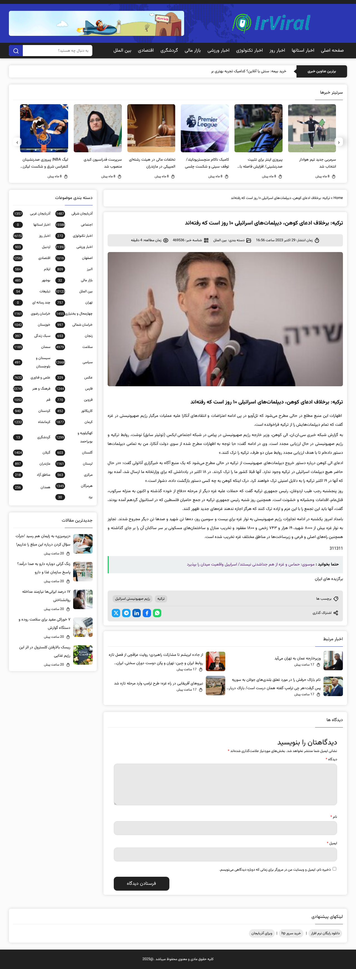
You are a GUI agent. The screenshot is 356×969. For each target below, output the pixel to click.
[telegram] (126, 613)
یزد (75, 497)
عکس (75, 377)
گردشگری (169, 50)
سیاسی (74, 362)
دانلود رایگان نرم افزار (325, 933)
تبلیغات (33, 291)
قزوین (75, 400)
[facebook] (147, 613)
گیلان (32, 452)
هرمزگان (74, 486)
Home (338, 198)
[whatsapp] (157, 613)
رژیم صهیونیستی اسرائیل (132, 599)
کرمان (74, 422)
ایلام (32, 269)
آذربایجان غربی (32, 213)
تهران (75, 302)
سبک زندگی (32, 336)
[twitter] (116, 613)
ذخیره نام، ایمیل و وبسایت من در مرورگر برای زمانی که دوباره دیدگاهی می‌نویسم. (275, 870)
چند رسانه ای (33, 302)
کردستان (32, 411)
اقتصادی (146, 50)
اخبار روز (277, 50)
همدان (32, 487)
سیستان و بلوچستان (32, 362)
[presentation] (339, 142)
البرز (75, 269)
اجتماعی (74, 225)
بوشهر (32, 280)
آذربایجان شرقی (74, 213)
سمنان (32, 347)
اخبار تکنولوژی (249, 50)
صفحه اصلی (332, 50)
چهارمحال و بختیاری (74, 314)
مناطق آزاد (32, 475)
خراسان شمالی (75, 325)
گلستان (75, 452)
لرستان (74, 464)
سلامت (74, 347)
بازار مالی (193, 50)
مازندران (32, 464)
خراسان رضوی (32, 314)
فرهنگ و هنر (31, 389)
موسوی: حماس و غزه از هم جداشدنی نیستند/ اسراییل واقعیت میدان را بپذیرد (251, 564)
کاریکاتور (75, 411)
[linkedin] (136, 613)
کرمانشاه (32, 422)
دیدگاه (331, 759)
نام (333, 817)
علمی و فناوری (32, 377)
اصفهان (74, 258)
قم (32, 400)
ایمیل (332, 843)
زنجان (75, 336)
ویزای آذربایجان (261, 933)
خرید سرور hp (291, 933)
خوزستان (32, 325)
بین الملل (122, 50)
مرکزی (75, 475)
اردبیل (32, 247)
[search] (16, 50)
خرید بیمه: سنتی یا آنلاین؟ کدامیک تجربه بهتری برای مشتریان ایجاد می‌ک (231, 71)
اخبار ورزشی (218, 50)
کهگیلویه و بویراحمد (74, 437)
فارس (74, 389)
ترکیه (161, 599)
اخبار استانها (303, 50)
